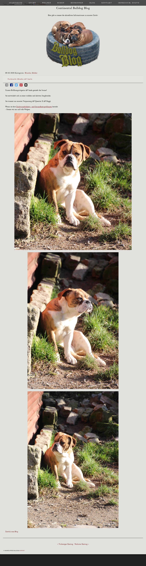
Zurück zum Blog (11, 532)
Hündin (28, 73)
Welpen (46, 3)
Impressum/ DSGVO (128, 3)
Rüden (60, 3)
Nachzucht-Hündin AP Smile (20, 79)
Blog (92, 3)
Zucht (32, 3)
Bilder (34, 73)
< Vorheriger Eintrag (65, 544)
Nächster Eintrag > (81, 544)
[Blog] (73, 43)
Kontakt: (22, 550)
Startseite (15, 3)
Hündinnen (77, 3)
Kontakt (107, 3)
